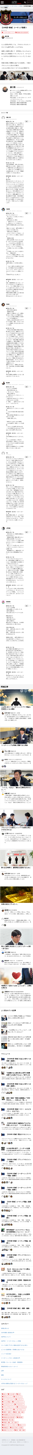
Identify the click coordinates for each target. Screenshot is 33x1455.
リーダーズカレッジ (8, 32)
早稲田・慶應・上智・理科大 (10, 1422)
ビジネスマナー (20, 1404)
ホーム (2, 6)
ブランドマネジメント (8, 1407)
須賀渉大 (7, 991)
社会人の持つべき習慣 (16, 1427)
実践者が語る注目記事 (22, 32)
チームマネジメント (19, 1402)
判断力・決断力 (7, 1412)
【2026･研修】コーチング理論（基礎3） (18, 1203)
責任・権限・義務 (20, 1430)
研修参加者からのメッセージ (9, 1366)
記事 (2, 1370)
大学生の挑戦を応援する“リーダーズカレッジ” (14, 1383)
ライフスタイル (22, 1407)
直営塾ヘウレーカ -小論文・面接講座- (12, 1362)
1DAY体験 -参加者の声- (8, 1332)
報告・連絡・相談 (19, 1412)
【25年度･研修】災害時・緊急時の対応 (18, 1281)
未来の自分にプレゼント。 (10, 904)
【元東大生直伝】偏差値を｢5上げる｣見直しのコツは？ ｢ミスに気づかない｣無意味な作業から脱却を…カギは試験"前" (18, 1126)
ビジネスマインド (7, 1404)
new (19, 1394)
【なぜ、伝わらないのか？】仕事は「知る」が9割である (18, 1270)
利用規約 (13, 1440)
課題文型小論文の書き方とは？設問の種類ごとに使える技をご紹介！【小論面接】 (19, 1039)
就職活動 (20, 1417)
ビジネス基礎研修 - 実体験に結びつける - (13, 1349)
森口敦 (7, 36)
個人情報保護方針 (20, 1440)
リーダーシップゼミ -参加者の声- (10, 1358)
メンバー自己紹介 (6, 1354)
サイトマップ (5, 1442)
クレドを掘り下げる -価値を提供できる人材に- (14, 1345)
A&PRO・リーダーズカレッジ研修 (13, 6)
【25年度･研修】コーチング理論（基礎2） (18, 1217)
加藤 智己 (7, 793)
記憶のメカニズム (7, 1430)
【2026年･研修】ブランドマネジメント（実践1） (18, 1160)
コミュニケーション (8, 1399)
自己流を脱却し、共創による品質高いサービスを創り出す (18, 1295)
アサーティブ (18, 1396)
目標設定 (5, 1427)
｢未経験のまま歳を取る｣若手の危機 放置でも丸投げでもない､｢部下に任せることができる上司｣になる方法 (18, 1075)
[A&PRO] (16, 3)
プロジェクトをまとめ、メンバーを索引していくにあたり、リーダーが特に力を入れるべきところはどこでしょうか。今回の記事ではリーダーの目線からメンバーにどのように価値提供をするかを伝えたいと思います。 (18, 839)
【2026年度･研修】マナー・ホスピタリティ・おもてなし (18, 1110)
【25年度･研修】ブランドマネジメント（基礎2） (18, 1256)
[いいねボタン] (26, 121)
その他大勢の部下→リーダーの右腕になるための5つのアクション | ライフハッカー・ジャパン (18, 1150)
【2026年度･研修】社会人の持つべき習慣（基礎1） (18, 1085)
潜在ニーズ (22, 1425)
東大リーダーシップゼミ (9, 1425)
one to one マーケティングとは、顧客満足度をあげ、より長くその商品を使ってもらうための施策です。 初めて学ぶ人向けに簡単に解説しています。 (18, 877)
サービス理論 (6, 1402)
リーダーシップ (7, 1409)
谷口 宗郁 (7, 952)
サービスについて (6, 1379)
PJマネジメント (7, 1396)
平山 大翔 (7, 751)
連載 (2, 1375)
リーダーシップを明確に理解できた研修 (14, 745)
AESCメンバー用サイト (23, 1442)
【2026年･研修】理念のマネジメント (18, 1134)
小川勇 (7, 833)
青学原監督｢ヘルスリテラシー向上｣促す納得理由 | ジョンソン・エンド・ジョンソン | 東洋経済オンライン (18, 1232)
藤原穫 (7, 910)
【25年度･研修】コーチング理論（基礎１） (18, 1242)
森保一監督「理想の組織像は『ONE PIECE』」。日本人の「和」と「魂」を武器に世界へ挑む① (18, 1100)
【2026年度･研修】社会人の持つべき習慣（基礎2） (18, 1060)
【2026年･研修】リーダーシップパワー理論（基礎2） (18, 1174)
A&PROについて (6, 1337)
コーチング (19, 1399)
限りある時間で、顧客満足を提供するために (16, 867)
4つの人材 (11, 1394)
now (4, 1394)
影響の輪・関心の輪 (8, 1420)
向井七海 (7, 713)
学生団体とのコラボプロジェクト (11, 1414)
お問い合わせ (12, 1442)
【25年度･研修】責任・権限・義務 (17, 1308)
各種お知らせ (5, 1328)
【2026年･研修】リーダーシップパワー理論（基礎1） (18, 1188)
